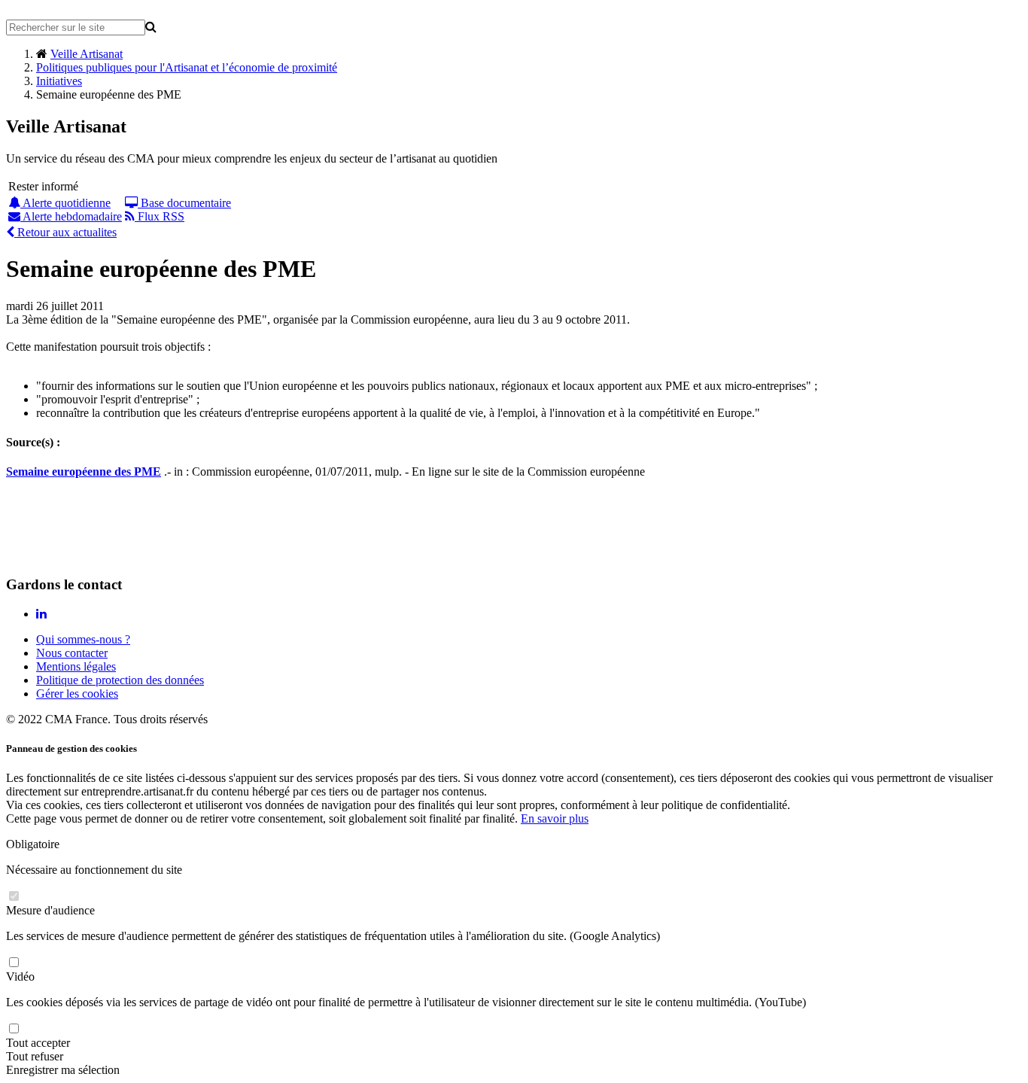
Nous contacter (72, 652)
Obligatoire (32, 844)
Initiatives (59, 81)
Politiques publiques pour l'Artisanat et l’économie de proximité (186, 67)
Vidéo (20, 976)
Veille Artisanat (86, 53)
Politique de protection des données (120, 680)
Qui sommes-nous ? (83, 639)
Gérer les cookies (77, 693)
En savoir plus (555, 818)
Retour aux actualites (65, 232)
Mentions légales (76, 666)
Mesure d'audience (50, 910)
